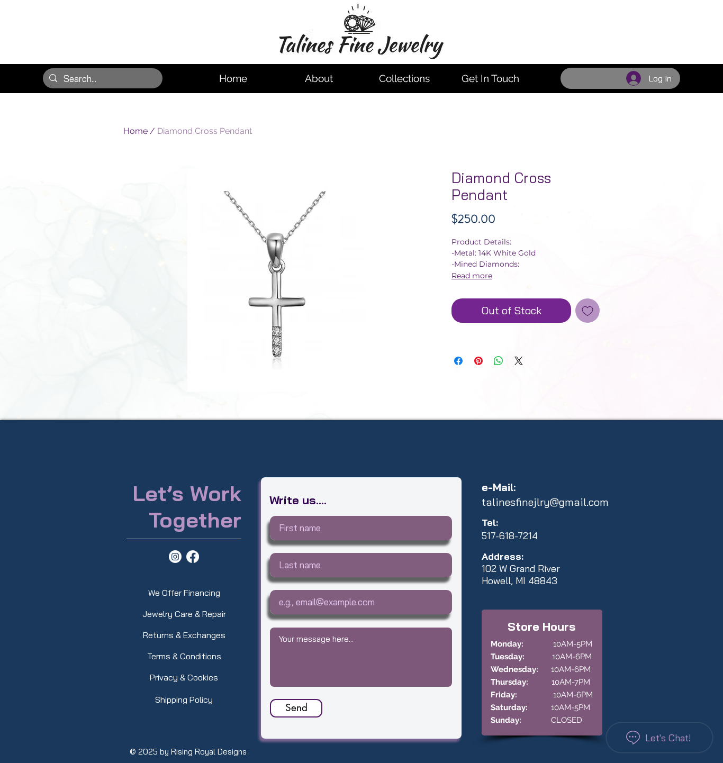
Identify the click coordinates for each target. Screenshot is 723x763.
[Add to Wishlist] (587, 310)
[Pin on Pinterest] (478, 361)
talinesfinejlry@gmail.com (545, 501)
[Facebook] (192, 556)
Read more (471, 275)
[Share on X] (518, 361)
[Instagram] (175, 556)
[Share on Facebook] (458, 361)
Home (135, 131)
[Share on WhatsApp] (498, 361)
